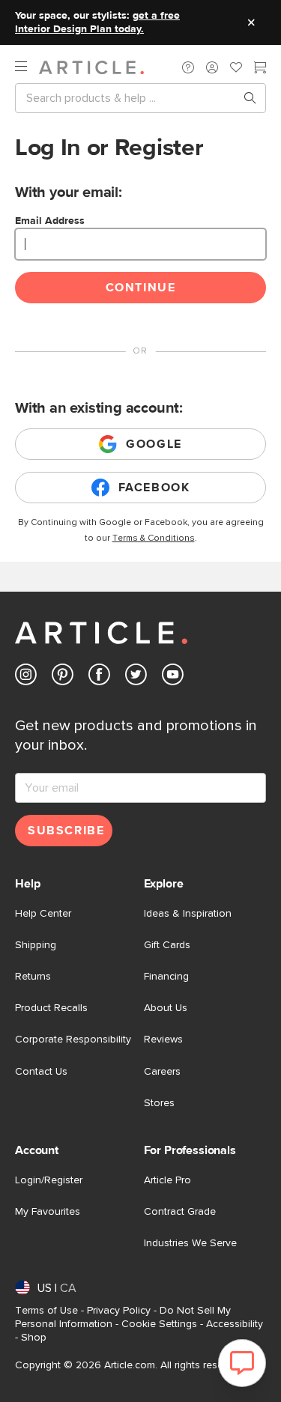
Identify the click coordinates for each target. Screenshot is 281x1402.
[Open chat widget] (242, 1363)
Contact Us (41, 1071)
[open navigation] (27, 67)
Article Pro (167, 1180)
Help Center (43, 913)
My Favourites (47, 1212)
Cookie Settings (159, 1324)
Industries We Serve (190, 1243)
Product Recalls (51, 1008)
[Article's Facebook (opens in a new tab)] (99, 677)
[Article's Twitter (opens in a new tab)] (136, 677)
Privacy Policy (119, 1310)
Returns (33, 976)
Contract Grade (180, 1212)
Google (154, 444)
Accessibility (234, 1324)
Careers (162, 1071)
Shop (33, 1337)
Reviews (163, 1039)
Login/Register (48, 1180)
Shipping (35, 945)
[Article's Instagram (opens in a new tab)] (26, 677)
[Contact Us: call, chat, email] (188, 67)
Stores (159, 1103)
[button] (188, 67)
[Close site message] (251, 22)
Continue (141, 288)
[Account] (212, 67)
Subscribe (66, 831)
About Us (165, 1008)
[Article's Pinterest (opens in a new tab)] (62, 677)
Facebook (154, 488)
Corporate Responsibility (73, 1039)
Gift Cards (167, 945)
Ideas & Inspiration (188, 913)
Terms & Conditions (153, 538)
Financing (166, 976)
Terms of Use (46, 1310)
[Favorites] (236, 69)
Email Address (50, 221)
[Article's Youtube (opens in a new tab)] (173, 677)
